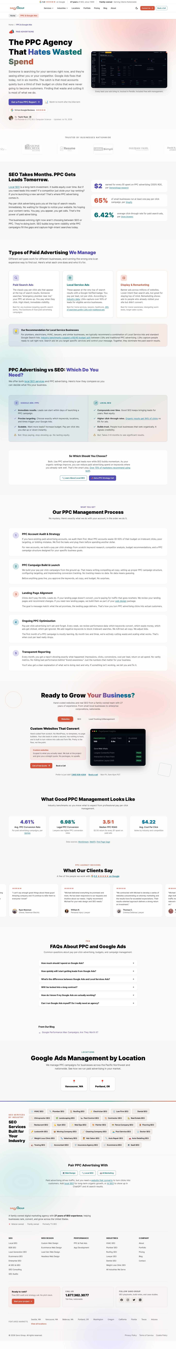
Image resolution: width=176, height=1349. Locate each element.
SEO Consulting (15, 1269)
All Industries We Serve (115, 1269)
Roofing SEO (77, 1111)
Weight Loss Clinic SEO (43, 1138)
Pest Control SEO (90, 1118)
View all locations (39, 1324)
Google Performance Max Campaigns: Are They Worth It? (70, 1032)
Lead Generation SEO (18, 1252)
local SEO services (34, 381)
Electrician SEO (98, 1111)
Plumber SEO (56, 1111)
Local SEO (14, 187)
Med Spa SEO (78, 1125)
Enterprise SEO (15, 1261)
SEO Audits (13, 1274)
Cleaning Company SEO (94, 1131)
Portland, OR (83, 1319)
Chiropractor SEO (40, 1118)
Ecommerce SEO (113, 1145)
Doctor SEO (143, 1131)
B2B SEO (12, 1247)
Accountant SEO (60, 1145)
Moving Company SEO (65, 1131)
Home (12, 15)
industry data (73, 299)
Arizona (154, 1319)
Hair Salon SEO (91, 1138)
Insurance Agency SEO (86, 1145)
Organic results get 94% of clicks (141, 418)
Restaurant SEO (39, 1125)
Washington (98, 1319)
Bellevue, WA (67, 1319)
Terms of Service (146, 1335)
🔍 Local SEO (87, 1173)
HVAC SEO (37, 1111)
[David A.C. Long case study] (143, 149)
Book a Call (161, 8)
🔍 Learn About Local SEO (73, 478)
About (113, 8)
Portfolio (86, 8)
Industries (61, 8)
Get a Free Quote (39, 766)
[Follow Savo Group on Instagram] (127, 1299)
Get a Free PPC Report (23, 102)
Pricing (97, 8)
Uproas (27, 833)
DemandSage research (119, 188)
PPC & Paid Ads (80, 1243)
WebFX (93, 842)
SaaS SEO (133, 1145)
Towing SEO (38, 1145)
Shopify (129, 202)
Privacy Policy (131, 1335)
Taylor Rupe (23, 117)
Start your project (21, 1301)
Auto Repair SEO (114, 1138)
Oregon (111, 1319)
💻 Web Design (69, 1173)
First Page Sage (103, 842)
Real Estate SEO (136, 1118)
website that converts (102, 1180)
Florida (134, 1319)
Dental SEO (140, 1111)
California (123, 1319)
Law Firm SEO (120, 1111)
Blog (105, 8)
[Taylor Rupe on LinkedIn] (30, 117)
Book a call (93, 774)
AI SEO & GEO (14, 1265)
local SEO (69, 1183)
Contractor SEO (113, 1118)
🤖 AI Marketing (107, 1173)
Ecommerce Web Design (51, 1247)
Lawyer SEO (111, 1256)
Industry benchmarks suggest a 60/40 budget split (66, 337)
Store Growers (127, 216)
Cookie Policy (161, 1335)
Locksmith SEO (39, 1131)
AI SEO (110, 1183)
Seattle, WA (36, 1319)
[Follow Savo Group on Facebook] (121, 1299)
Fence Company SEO (122, 1125)
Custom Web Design (49, 1243)
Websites (65, 719)
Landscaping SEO (65, 1118)
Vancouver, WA (51, 1319)
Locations (76, 8)
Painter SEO (99, 1125)
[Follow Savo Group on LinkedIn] (140, 1299)
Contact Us (146, 8)
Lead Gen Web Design (50, 1252)
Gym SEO (59, 1125)
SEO (79, 719)
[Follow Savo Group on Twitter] (134, 1299)
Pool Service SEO (121, 1131)
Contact (142, 1261)
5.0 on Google (106, 876)
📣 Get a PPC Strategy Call (102, 478)
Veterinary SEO (69, 1138)
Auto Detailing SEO (139, 1138)
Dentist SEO (111, 1261)
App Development (81, 1247)
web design (120, 601)
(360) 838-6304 (79, 774)
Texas (143, 1319)
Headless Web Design (50, 1256)
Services (47, 8)
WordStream (83, 842)
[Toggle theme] (136, 8)
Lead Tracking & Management (102, 719)
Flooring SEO (146, 1125)
